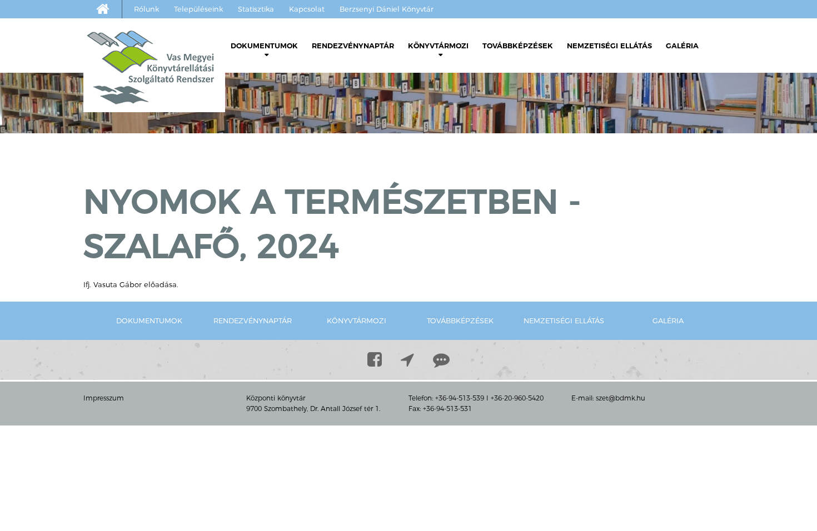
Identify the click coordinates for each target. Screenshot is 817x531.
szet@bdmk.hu (620, 398)
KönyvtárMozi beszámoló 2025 (490, 104)
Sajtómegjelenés (446, 271)
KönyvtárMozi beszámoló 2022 (490, 154)
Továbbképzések (517, 45)
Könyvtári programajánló (300, 121)
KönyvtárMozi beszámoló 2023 (490, 137)
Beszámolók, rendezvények (469, 87)
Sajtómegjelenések (274, 171)
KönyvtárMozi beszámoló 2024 (490, 121)
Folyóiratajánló (277, 137)
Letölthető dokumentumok (292, 71)
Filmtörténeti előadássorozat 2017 (485, 245)
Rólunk (146, 8)
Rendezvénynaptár (353, 45)
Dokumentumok (264, 45)
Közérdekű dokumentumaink (310, 104)
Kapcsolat (307, 8)
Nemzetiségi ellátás (609, 45)
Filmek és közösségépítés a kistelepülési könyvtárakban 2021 (483, 204)
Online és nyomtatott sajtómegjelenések (292, 195)
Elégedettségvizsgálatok (284, 154)
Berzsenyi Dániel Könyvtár (387, 8)
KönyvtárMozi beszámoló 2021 (490, 171)
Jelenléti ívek (273, 87)
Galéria (682, 45)
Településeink (198, 8)
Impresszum (103, 398)
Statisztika (256, 8)
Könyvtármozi (438, 45)
